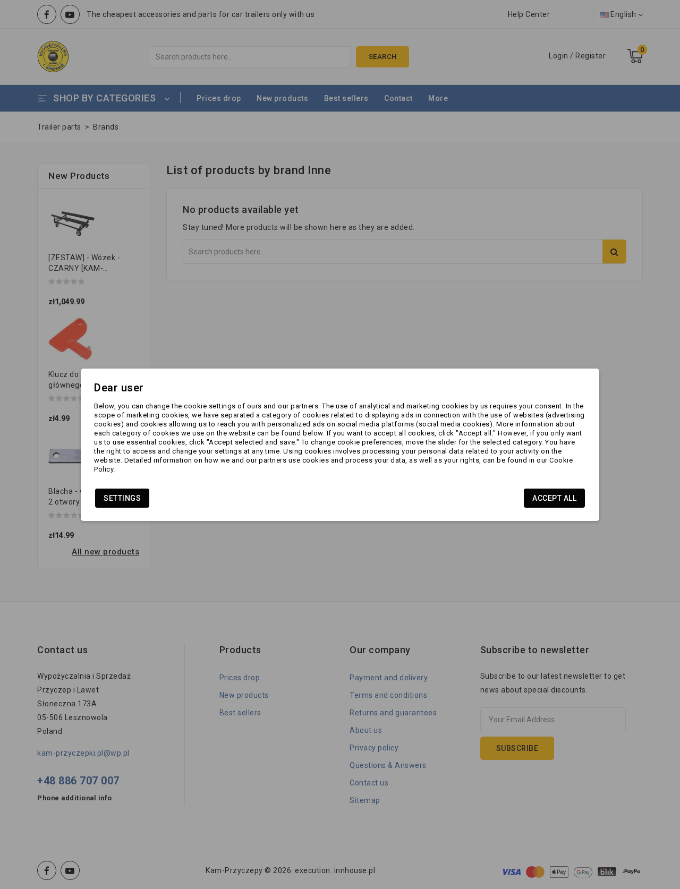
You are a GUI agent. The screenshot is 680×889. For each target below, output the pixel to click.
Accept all (554, 498)
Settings (122, 498)
